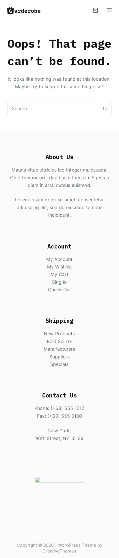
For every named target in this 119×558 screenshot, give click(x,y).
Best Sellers (59, 341)
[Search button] (104, 108)
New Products (59, 333)
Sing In (59, 282)
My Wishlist (59, 267)
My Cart (59, 274)
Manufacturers (59, 349)
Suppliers (59, 357)
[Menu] (109, 10)
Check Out (59, 289)
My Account (59, 259)
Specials (59, 364)
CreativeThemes (59, 551)
